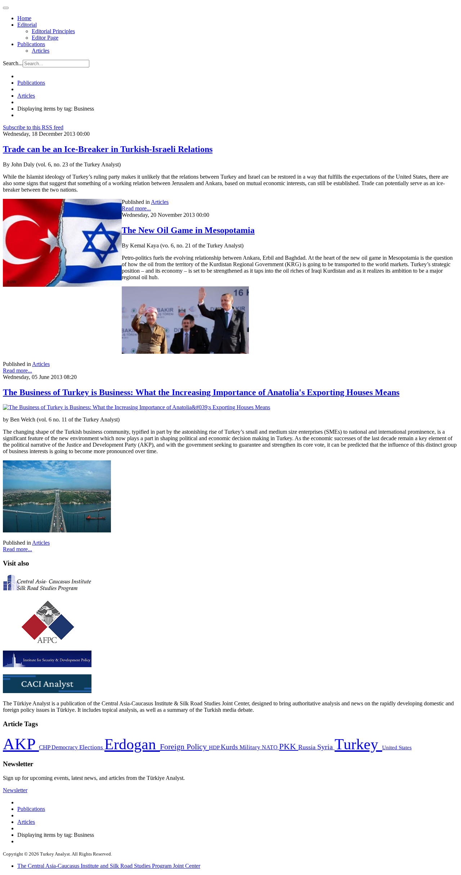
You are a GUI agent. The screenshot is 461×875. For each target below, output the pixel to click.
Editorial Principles (53, 31)
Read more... (136, 208)
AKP (21, 744)
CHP (45, 747)
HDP (215, 747)
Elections (91, 747)
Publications (31, 44)
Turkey (358, 744)
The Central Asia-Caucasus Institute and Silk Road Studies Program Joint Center (108, 866)
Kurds (230, 747)
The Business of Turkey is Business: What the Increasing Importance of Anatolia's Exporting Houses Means (201, 392)
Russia (307, 747)
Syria (326, 747)
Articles (40, 51)
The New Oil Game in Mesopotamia (188, 230)
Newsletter (15, 790)
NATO (270, 747)
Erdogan (132, 744)
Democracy (65, 747)
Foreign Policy (184, 746)
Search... (13, 63)
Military (251, 747)
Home (24, 18)
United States (397, 747)
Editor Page (45, 38)
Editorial (27, 25)
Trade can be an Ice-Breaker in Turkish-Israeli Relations (107, 149)
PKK (288, 746)
